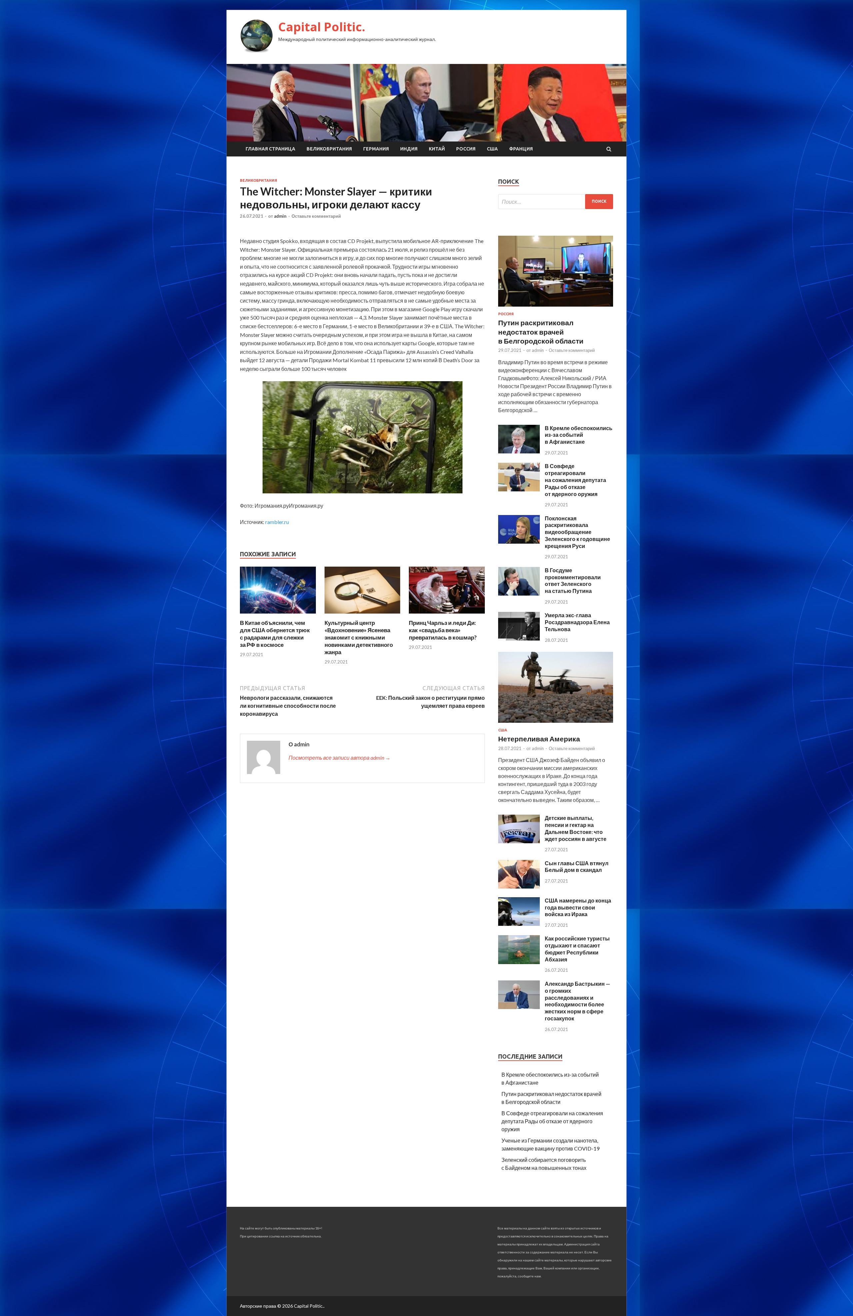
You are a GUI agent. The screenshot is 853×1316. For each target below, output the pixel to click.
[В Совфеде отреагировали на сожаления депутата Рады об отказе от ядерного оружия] (519, 489)
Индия (409, 148)
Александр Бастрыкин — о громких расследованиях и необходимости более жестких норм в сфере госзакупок (577, 1000)
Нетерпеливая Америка (539, 738)
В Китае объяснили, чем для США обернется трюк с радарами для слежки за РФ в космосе (275, 633)
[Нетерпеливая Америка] (555, 724)
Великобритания (329, 148)
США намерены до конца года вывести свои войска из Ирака (578, 907)
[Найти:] (555, 201)
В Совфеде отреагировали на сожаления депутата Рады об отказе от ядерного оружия (575, 480)
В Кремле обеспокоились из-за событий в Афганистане (578, 435)
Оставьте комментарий (316, 216)
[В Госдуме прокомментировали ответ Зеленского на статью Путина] (519, 593)
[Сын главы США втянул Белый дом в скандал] (519, 886)
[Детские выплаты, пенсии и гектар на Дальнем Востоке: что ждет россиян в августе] (519, 841)
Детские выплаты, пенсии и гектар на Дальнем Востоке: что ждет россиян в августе (575, 828)
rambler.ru (277, 522)
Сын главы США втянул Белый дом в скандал (576, 866)
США (492, 148)
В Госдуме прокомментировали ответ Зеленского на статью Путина (573, 580)
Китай (437, 148)
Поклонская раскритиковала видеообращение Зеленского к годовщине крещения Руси (577, 532)
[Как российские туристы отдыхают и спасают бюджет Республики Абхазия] (519, 962)
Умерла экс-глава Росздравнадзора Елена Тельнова (577, 622)
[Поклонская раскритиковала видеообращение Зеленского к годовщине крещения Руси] (519, 541)
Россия (465, 148)
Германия (376, 148)
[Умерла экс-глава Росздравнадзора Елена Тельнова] (519, 638)
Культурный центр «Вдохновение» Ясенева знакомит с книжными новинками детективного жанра (359, 637)
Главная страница (270, 148)
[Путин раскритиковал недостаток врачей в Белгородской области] (555, 308)
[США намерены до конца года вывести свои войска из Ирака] (519, 924)
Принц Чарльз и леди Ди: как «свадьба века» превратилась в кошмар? (443, 630)
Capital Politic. (321, 27)
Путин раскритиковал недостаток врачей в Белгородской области (540, 331)
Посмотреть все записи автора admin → (340, 757)
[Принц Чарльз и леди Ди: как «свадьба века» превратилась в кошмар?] (447, 615)
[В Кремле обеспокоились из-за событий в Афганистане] (519, 451)
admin (280, 216)
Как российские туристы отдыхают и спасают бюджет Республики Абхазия (577, 948)
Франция (521, 148)
